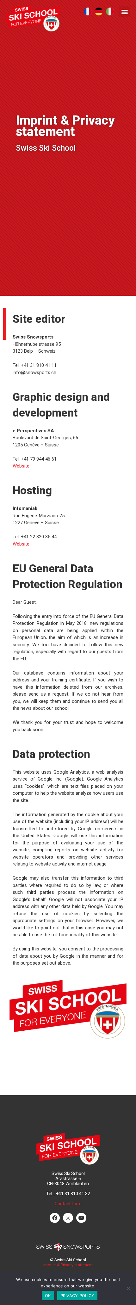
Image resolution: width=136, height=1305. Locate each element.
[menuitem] (87, 11)
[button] (124, 11)
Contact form (68, 1203)
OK (48, 1295)
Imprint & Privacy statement (68, 1264)
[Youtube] (81, 1218)
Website (21, 466)
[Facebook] (55, 1218)
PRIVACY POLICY (77, 1295)
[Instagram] (68, 1218)
